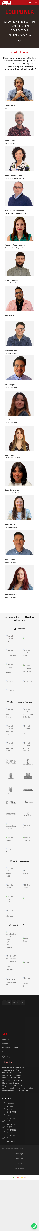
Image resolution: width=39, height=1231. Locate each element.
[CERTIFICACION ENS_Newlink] (19, 1021)
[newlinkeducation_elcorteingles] (11, 636)
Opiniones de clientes (10, 1048)
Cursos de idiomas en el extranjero (15, 1091)
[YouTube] (18, 1002)
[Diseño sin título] (20, 1013)
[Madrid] (4, 1109)
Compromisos (19, 1169)
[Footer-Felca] (20, 1011)
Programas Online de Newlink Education (17, 1088)
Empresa (5, 1039)
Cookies (19, 1164)
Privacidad (19, 1159)
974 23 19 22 (11, 1107)
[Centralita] (4, 1103)
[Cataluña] (4, 1115)
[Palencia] (4, 1138)
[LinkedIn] (14, 1002)
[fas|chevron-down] (19, 41)
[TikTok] (23, 1002)
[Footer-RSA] (20, 1006)
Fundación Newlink (9, 1052)
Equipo (5, 1043)
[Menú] (30, 2)
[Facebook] (4, 1002)
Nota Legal (19, 1154)
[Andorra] (4, 1121)
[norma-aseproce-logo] (20, 1018)
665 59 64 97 (11, 1112)
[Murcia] (4, 1132)
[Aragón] (4, 1127)
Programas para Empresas (12, 1085)
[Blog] (4, 1057)
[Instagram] (9, 1002)
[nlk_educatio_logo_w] (6, 3)
